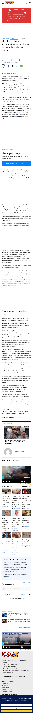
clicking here (14, 571)
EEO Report (5, 670)
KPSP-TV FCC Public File (9, 666)
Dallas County (17, 170)
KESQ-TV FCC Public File (9, 664)
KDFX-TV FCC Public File (9, 668)
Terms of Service (6, 660)
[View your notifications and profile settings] (29, 594)
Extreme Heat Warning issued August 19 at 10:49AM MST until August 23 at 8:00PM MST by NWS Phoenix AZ (16, 17)
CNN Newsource (7, 60)
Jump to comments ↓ (7, 423)
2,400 (15, 116)
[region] (16, 605)
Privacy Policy (15, 660)
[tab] (6, 594)
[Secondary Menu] (4, 3)
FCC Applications (14, 670)
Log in (24, 582)
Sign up (28, 582)
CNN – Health (17, 417)
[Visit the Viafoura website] (27, 627)
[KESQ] (11, 3)
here (9, 576)
